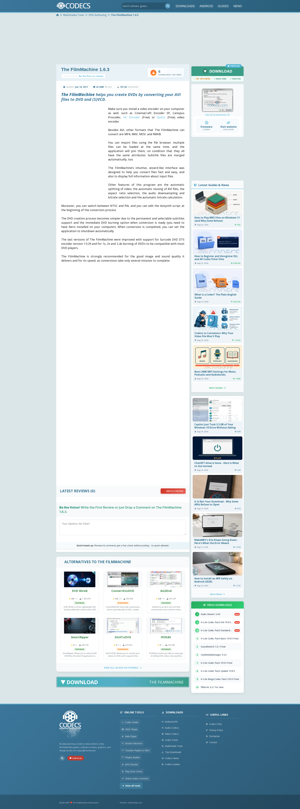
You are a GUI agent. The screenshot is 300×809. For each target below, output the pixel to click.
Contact (213, 742)
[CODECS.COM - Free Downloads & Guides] (70, 725)
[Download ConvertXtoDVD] (122, 579)
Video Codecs (172, 733)
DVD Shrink (80, 591)
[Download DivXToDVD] (122, 625)
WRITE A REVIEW (174, 491)
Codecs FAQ (215, 724)
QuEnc (161, 117)
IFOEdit (166, 637)
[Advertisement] (150, 41)
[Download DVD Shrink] (79, 579)
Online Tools (134, 712)
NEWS (237, 6)
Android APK (171, 721)
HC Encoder (131, 117)
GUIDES (223, 6)
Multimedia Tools (174, 746)
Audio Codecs (172, 727)
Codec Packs (171, 739)
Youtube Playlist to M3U (137, 750)
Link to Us (77, 758)
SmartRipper (80, 637)
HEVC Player (131, 729)
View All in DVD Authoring (121, 667)
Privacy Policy (216, 730)
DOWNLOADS (185, 6)
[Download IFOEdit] (166, 625)
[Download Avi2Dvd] (166, 579)
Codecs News (172, 758)
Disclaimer (214, 736)
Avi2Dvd (166, 591)
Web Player (131, 736)
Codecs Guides (172, 764)
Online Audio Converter (137, 778)
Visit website (228, 126)
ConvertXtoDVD (122, 591)
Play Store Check (133, 771)
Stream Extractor (133, 743)
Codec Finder (131, 722)
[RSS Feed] (62, 758)
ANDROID (206, 6)
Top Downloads (173, 752)
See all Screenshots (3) (217, 114)
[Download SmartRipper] (79, 625)
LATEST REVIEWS (74, 491)
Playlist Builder (132, 757)
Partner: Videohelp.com (131, 802)
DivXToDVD (123, 637)
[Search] (168, 6)
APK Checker (131, 764)
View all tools (132, 785)
